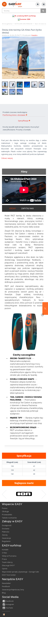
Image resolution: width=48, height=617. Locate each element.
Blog (3, 593)
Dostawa (5, 528)
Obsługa (5, 511)
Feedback (6, 586)
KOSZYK (43, 4)
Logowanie (37, 4)
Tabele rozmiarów (9, 518)
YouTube (9, 608)
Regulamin (6, 541)
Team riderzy (7, 562)
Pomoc (4, 508)
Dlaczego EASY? (8, 565)
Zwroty (5, 535)
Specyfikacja (23, 121)
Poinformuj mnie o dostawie (14, 115)
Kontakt (5, 549)
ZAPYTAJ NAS (27, 208)
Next (42, 57)
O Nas (4, 553)
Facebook (10, 601)
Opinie (4, 568)
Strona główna (7, 24)
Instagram (10, 604)
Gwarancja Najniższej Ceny (13, 589)
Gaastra (34, 35)
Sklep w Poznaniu (9, 556)
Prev (4, 57)
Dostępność (6, 525)
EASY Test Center (9, 575)
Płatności (5, 532)
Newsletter (6, 583)
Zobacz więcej (7, 158)
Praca (4, 559)
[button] (45, 308)
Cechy (12, 208)
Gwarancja (6, 538)
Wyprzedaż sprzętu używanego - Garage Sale (20, 572)
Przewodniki (7, 514)
